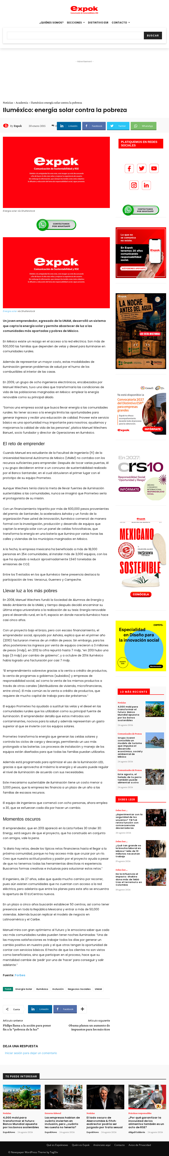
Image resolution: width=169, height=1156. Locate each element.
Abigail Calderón (136, 1132)
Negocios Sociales (79, 989)
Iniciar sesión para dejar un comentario (31, 1053)
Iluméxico (42, 989)
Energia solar (10, 311)
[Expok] (6, 126)
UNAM (98, 989)
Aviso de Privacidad (140, 1145)
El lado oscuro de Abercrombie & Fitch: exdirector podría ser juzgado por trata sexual (105, 1122)
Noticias (8, 102)
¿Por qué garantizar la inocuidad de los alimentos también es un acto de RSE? (146, 1122)
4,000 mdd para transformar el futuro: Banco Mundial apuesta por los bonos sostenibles (128, 713)
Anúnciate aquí (101, 1145)
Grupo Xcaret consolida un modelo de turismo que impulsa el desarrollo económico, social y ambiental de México (130, 747)
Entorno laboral (53, 1113)
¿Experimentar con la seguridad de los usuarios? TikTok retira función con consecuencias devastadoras (129, 821)
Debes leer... (122, 810)
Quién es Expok (80, 1145)
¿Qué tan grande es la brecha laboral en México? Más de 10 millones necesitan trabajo (128, 851)
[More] (82, 1009)
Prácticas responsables (139, 1113)
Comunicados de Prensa (130, 733)
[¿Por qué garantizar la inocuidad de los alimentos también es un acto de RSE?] (147, 1097)
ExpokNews (9, 1132)
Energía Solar (23, 989)
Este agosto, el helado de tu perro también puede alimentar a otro (130, 778)
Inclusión (58, 989)
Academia (22, 102)
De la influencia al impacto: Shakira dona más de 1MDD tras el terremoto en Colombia (129, 879)
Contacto (119, 1145)
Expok (18, 125)
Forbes (20, 975)
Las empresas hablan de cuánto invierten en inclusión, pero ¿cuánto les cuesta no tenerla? (62, 1122)
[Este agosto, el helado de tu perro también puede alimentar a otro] (155, 777)
